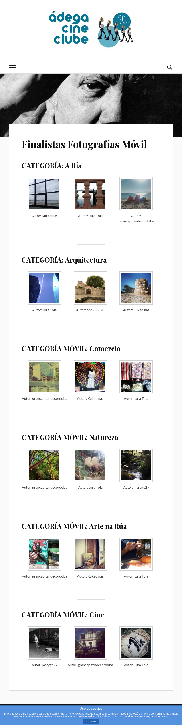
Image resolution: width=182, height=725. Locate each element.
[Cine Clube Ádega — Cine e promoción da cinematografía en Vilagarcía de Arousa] (91, 30)
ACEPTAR (91, 721)
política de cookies (106, 716)
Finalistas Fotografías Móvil (84, 144)
